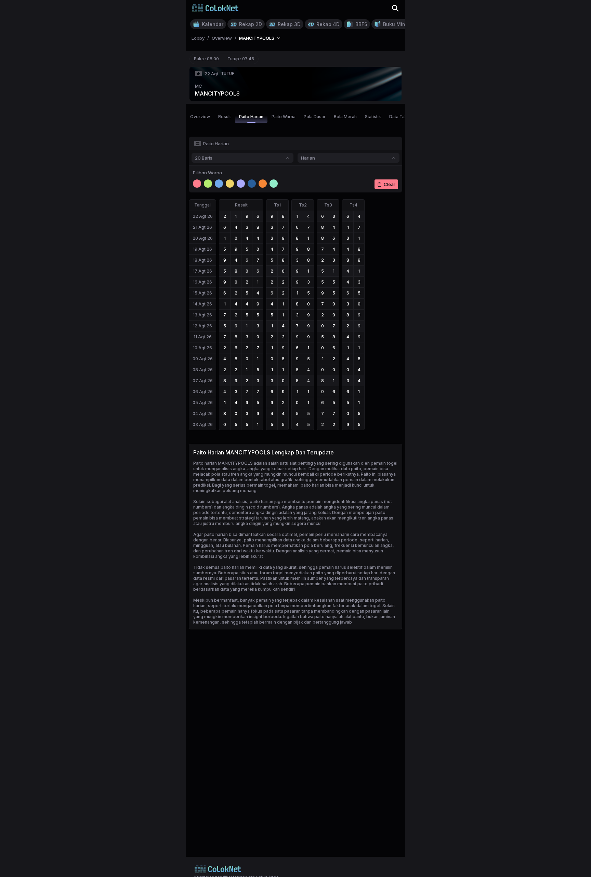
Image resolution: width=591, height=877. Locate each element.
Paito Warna (284, 116)
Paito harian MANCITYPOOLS (223, 463)
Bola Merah (345, 116)
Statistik (373, 116)
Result (224, 116)
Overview (200, 116)
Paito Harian (251, 116)
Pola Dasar (315, 116)
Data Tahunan (403, 116)
